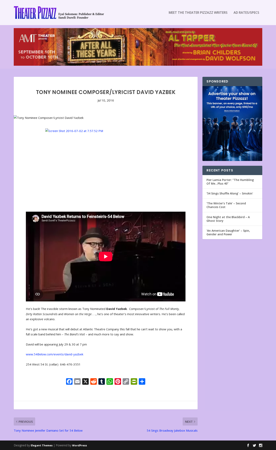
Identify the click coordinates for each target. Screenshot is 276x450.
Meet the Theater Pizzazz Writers (198, 13)
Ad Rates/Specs (246, 13)
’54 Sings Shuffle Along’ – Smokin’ (229, 193)
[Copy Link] (126, 382)
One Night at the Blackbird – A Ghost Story (228, 219)
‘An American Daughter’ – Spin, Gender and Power (228, 232)
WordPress (79, 445)
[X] (85, 382)
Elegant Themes (42, 445)
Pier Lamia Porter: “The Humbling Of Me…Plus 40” (230, 181)
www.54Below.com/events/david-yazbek (54, 354)
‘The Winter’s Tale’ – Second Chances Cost (226, 205)
